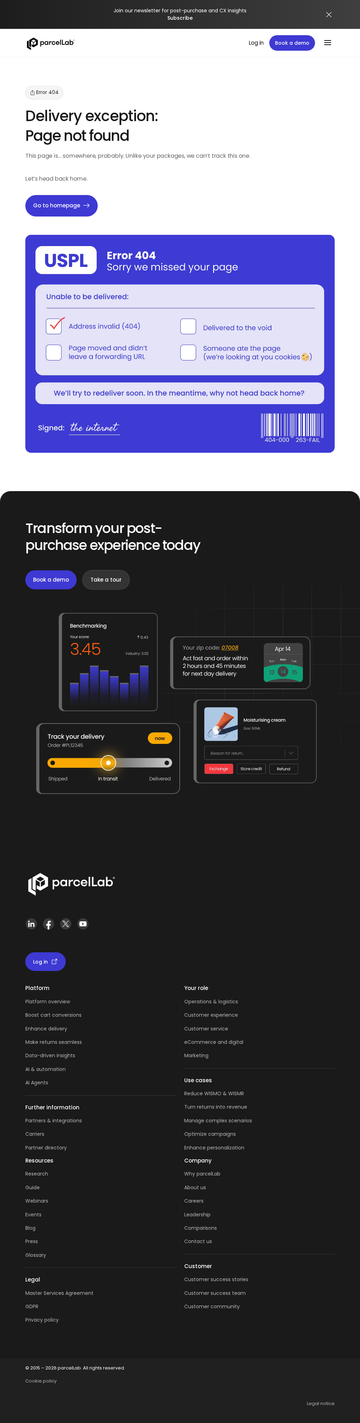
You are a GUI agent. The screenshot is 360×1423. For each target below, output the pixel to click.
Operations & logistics (211, 1001)
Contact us (198, 1241)
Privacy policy (42, 1319)
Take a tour (106, 579)
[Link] (71, 885)
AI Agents (36, 1082)
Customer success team (215, 1293)
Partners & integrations (53, 1120)
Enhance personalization (214, 1147)
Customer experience (211, 1014)
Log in (256, 42)
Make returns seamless (53, 1042)
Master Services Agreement (59, 1293)
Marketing (196, 1055)
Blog (30, 1227)
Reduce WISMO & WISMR (214, 1093)
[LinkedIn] (31, 926)
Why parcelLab (202, 1173)
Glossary (35, 1255)
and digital (229, 1042)
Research (36, 1173)
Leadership (197, 1214)
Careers (194, 1200)
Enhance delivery (46, 1028)
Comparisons (200, 1227)
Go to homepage (56, 205)
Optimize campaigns (210, 1133)
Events (33, 1214)
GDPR (31, 1306)
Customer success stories (216, 1279)
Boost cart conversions (53, 1014)
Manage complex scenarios (218, 1120)
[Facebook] (48, 926)
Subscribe (180, 17)
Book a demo (292, 42)
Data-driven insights (50, 1055)
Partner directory (46, 1147)
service (219, 1028)
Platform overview (47, 1001)
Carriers (34, 1133)
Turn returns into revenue (215, 1106)
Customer (197, 1028)
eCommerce (200, 1042)
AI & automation (45, 1069)
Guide (32, 1187)
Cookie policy (41, 1381)
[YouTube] (83, 926)
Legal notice (321, 1403)
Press (31, 1241)
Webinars (36, 1200)
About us (195, 1187)
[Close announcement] (329, 14)
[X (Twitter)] (65, 926)
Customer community (212, 1306)
